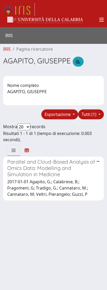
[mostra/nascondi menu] (101, 19)
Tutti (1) (89, 114)
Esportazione (58, 114)
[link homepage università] (45, 20)
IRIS (7, 49)
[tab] (13, 150)
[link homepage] (19, 9)
